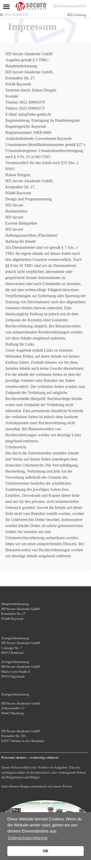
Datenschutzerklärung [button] (28, 838)
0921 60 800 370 (16, 14)
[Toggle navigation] (6, 6)
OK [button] (45, 851)
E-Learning (78, 14)
